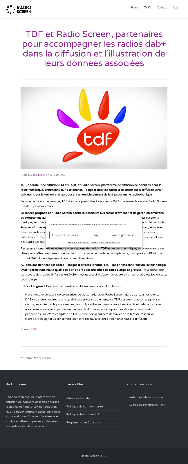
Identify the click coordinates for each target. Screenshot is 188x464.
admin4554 (39, 174)
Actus (176, 7)
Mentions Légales (78, 398)
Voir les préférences (124, 235)
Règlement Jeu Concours (83, 422)
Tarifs (147, 7)
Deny (94, 235)
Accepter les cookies (64, 235)
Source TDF (29, 329)
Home (134, 7)
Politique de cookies (79, 242)
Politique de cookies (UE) (83, 414)
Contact (162, 7)
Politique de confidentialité (105, 242)
